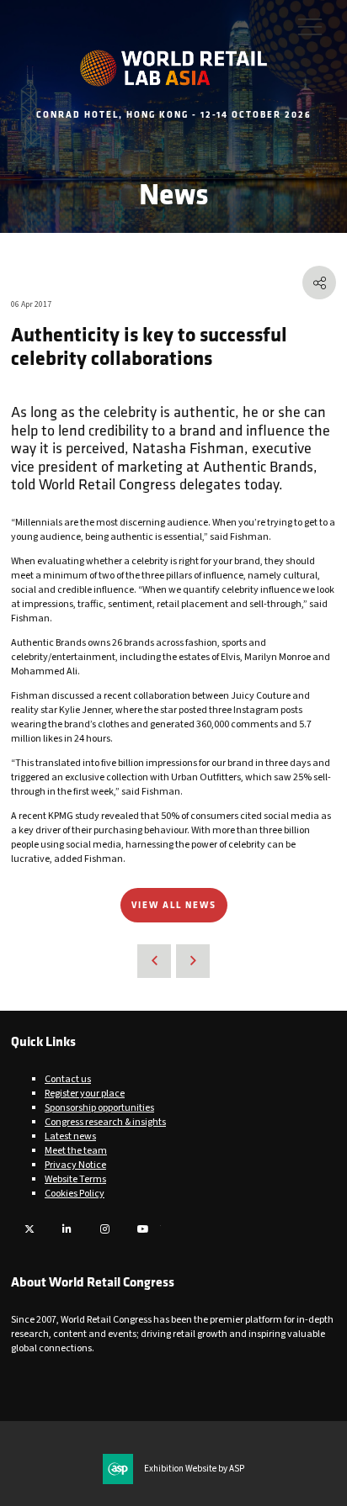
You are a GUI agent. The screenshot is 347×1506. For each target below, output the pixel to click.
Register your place (85, 1093)
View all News (173, 904)
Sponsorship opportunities (99, 1108)
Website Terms (75, 1179)
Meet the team (76, 1151)
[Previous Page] (154, 961)
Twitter (29, 1229)
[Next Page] (193, 961)
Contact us (68, 1079)
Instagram (105, 1229)
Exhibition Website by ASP (194, 1469)
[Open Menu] (310, 26)
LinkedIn (67, 1229)
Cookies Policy (74, 1193)
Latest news (70, 1136)
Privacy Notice (75, 1165)
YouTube (143, 1229)
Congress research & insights (105, 1122)
